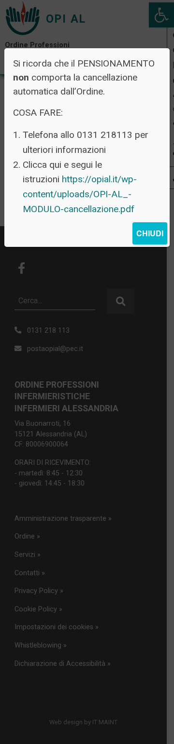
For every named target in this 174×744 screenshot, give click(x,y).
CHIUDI (149, 233)
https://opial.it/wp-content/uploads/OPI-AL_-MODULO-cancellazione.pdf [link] (80, 194)
